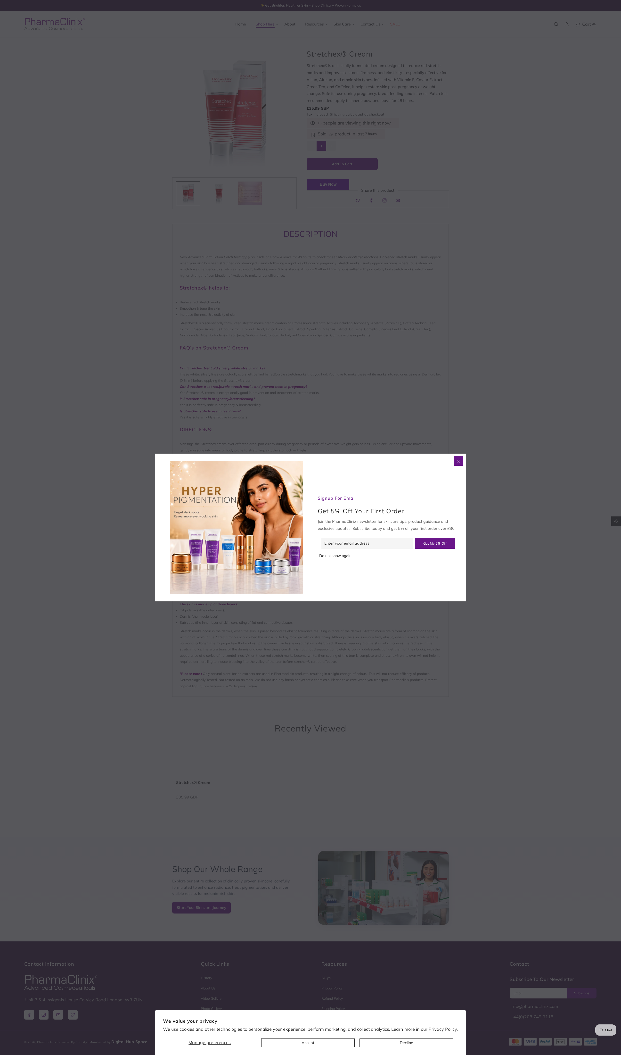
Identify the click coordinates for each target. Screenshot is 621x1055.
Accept (308, 1042)
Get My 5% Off (435, 543)
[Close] (458, 461)
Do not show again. (335, 556)
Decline (406, 1042)
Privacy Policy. (443, 1029)
